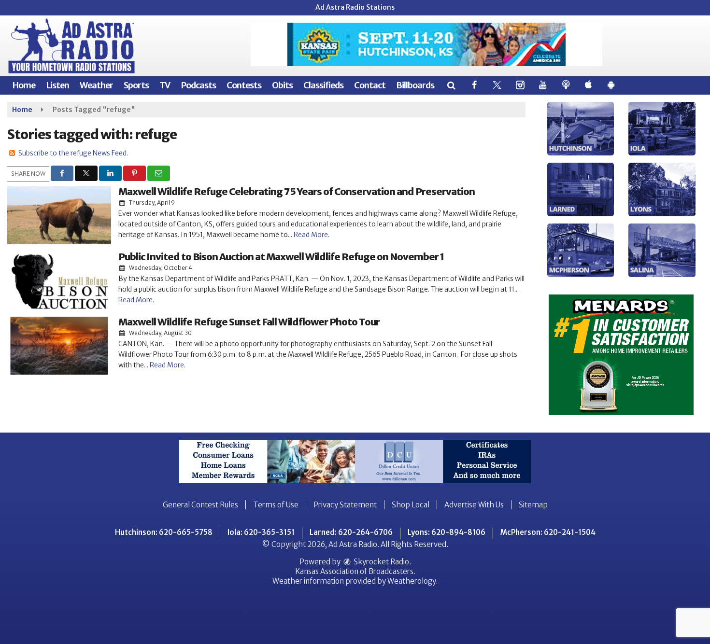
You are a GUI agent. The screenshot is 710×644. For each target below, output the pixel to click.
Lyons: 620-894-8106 (446, 532)
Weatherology (411, 581)
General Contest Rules (200, 504)
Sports (136, 85)
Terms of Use (275, 504)
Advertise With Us (474, 504)
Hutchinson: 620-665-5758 (164, 532)
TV (164, 85)
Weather (96, 85)
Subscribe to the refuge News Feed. (73, 153)
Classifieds (323, 85)
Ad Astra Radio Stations (355, 7)
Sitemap (533, 504)
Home (23, 85)
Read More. (311, 234)
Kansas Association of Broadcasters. (355, 571)
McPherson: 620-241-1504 (548, 532)
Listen (57, 85)
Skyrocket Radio (380, 561)
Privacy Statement (345, 504)
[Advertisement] (426, 44)
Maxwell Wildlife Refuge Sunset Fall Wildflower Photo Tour (249, 322)
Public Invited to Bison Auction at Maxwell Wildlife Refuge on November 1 (281, 257)
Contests (244, 85)
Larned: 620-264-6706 (351, 532)
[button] (451, 85)
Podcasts (198, 85)
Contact (369, 85)
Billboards (415, 85)
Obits (282, 85)
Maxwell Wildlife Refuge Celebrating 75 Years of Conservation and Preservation (296, 191)
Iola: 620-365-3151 (261, 532)
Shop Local (410, 504)
